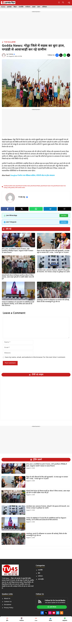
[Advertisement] (36, 25)
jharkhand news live (47, 186)
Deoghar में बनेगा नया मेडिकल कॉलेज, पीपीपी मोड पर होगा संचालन (32, 176)
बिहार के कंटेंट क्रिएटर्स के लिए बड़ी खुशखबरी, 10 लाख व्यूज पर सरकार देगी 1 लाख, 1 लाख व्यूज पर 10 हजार (53, 252)
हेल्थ (39, 7)
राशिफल (44, 7)
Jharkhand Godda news (23, 186)
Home (3, 7)
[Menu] (69, 2)
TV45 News (7, 42)
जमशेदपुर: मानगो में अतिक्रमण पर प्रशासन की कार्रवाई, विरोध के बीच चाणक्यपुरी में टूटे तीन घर (53, 301)
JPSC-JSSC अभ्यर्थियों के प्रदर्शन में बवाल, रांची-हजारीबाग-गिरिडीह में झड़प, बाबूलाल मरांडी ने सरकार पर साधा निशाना (17, 251)
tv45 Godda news (20, 187)
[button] (63, 2)
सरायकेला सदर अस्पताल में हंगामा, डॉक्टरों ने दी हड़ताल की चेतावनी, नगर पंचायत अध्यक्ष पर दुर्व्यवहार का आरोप (53, 271)
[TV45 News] (8, 2)
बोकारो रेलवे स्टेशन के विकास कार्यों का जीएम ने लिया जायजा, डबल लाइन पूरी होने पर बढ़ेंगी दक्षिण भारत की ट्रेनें (18, 277)
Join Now (63, 215)
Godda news (12, 186)
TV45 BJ (10, 54)
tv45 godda (11, 187)
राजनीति (21, 7)
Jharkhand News (36, 186)
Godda (6, 186)
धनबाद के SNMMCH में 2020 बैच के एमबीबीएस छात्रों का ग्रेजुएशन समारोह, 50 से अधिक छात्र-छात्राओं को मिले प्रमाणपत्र (18, 304)
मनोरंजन (27, 7)
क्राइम (33, 7)
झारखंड (9, 7)
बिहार (15, 7)
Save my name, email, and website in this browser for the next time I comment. (35, 357)
